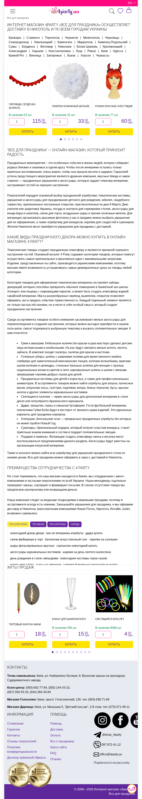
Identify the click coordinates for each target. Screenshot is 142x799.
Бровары (15, 37)
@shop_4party (111, 734)
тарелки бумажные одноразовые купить (90, 564)
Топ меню (38, 524)
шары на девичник (48, 564)
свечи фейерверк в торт (26, 539)
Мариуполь (85, 42)
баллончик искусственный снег (66, 539)
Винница (35, 55)
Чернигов (71, 37)
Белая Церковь (87, 46)
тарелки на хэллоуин (103, 539)
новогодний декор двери (27, 533)
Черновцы (112, 37)
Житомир (46, 46)
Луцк (79, 51)
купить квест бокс (22, 564)
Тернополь (52, 37)
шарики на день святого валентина (87, 552)
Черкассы (102, 55)
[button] (61, 139)
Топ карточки (57, 524)
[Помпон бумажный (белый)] (71, 80)
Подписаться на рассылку (111, 762)
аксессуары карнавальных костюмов (35, 552)
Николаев (65, 46)
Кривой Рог (16, 55)
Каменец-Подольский (112, 42)
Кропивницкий (112, 46)
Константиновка (60, 51)
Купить (28, 131)
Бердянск (28, 46)
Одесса (118, 51)
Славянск (33, 37)
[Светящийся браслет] (114, 593)
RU (130, 3)
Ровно (91, 51)
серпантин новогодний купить (76, 545)
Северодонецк (19, 42)
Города (75, 524)
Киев (104, 51)
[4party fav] (120, 11)
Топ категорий (18, 524)
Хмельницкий (43, 42)
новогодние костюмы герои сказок (83, 558)
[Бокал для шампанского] (71, 593)
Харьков (37, 51)
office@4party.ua (110, 754)
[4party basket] (129, 10)
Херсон (86, 55)
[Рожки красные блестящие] (114, 80)
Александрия (18, 51)
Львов (71, 55)
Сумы (13, 46)
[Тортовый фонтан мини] (27, 596)
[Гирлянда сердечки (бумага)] (27, 80)
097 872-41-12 (111, 744)
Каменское (65, 42)
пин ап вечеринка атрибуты (65, 533)
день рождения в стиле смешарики (34, 558)
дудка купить (94, 533)
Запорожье (54, 55)
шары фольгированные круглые (32, 545)
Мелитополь (91, 37)
